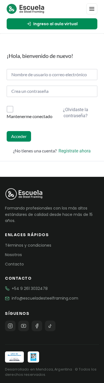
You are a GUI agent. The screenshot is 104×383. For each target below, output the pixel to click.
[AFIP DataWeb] (33, 356)
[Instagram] (10, 326)
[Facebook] (37, 326)
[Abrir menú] (91, 8)
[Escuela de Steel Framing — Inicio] (25, 9)
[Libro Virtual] (14, 356)
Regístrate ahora (75, 151)
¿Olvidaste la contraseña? (75, 112)
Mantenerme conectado (29, 116)
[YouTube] (23, 326)
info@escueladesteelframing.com (45, 298)
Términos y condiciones (28, 245)
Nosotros (13, 254)
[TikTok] (50, 326)
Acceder (19, 136)
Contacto (14, 264)
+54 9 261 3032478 (30, 288)
